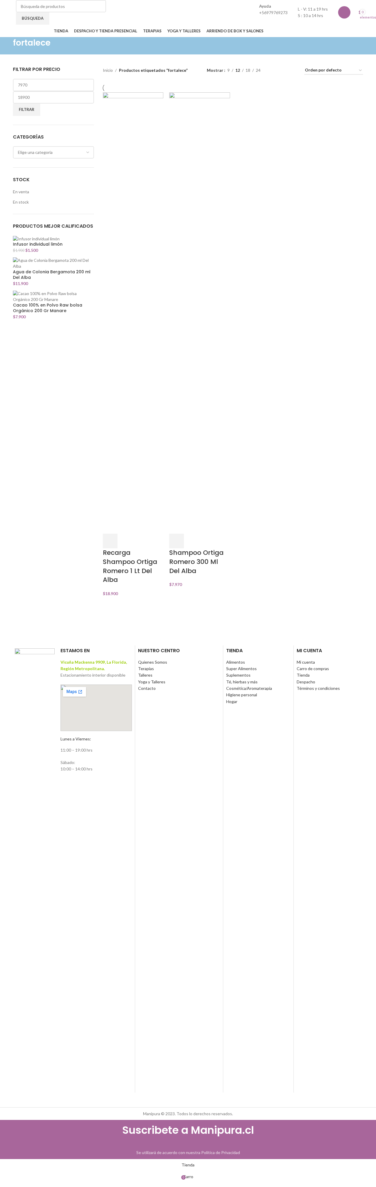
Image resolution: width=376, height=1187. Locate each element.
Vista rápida (125, 541)
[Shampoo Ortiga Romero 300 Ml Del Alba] (199, 312)
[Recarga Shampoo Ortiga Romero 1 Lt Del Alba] (133, 312)
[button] (110, 541)
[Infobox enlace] (188, 18)
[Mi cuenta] (344, 12)
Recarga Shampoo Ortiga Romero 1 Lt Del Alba (130, 566)
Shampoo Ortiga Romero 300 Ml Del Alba (196, 561)
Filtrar (26, 109)
